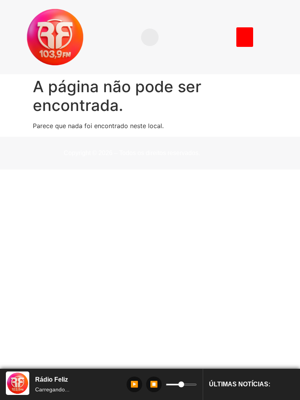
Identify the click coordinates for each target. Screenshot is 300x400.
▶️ (134, 384)
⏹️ (154, 384)
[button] (150, 37)
